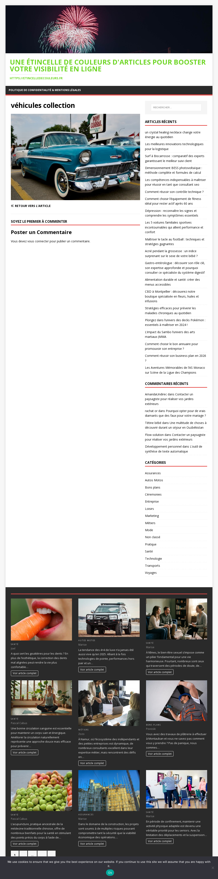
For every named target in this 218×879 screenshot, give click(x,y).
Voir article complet (24, 673)
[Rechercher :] (176, 107)
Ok (110, 872)
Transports (152, 566)
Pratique (150, 544)
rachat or (151, 411)
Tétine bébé (153, 423)
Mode (149, 530)
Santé (149, 551)
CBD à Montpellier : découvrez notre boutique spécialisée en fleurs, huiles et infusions (172, 296)
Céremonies (153, 494)
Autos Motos (154, 480)
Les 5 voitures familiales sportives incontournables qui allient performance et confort (174, 227)
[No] (213, 868)
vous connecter (38, 241)
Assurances (153, 473)
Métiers (150, 523)
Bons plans (152, 487)
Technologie (153, 559)
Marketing (152, 516)
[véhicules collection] (75, 197)
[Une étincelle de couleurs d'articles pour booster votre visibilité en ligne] (109, 51)
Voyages (151, 573)
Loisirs (149, 509)
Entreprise (152, 501)
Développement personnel (163, 446)
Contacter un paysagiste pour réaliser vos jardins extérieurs (169, 399)
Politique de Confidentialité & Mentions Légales (45, 90)
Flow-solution (154, 435)
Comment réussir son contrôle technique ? (174, 192)
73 (42, 855)
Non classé (152, 537)
